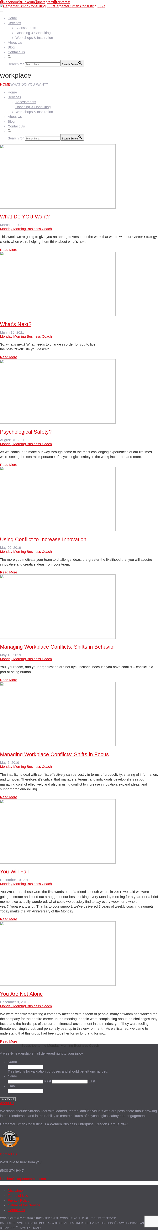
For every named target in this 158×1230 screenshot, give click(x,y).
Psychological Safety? (26, 432)
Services (14, 23)
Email (12, 1086)
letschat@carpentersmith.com (23, 1179)
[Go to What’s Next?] (58, 315)
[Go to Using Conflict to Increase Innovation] (58, 530)
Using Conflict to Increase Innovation (43, 539)
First (47, 1081)
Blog (11, 47)
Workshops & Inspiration (34, 38)
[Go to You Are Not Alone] (58, 984)
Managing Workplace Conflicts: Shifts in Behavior (57, 647)
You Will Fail (14, 872)
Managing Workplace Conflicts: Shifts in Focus (54, 754)
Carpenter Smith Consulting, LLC (79, 6)
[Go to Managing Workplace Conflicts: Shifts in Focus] (58, 745)
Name (12, 1062)
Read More (8, 250)
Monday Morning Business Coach (26, 229)
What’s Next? (15, 324)
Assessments (25, 28)
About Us (15, 42)
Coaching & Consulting (33, 33)
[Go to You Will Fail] (58, 862)
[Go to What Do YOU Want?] (58, 207)
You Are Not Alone (21, 994)
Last (92, 1081)
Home (12, 18)
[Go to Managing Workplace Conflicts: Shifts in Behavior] (58, 638)
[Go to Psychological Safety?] (58, 422)
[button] (10, 56)
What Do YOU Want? (25, 217)
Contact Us (16, 52)
